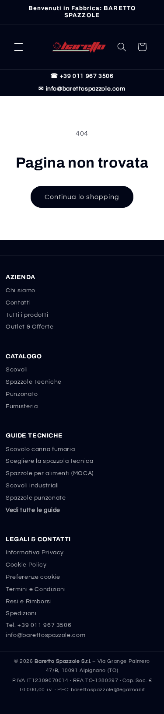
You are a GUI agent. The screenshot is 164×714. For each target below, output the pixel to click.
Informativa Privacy (35, 553)
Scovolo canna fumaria (40, 449)
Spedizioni (21, 613)
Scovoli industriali (32, 486)
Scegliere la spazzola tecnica (49, 461)
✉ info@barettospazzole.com (81, 89)
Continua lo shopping (82, 196)
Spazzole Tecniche (34, 382)
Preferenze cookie (33, 577)
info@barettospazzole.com (45, 635)
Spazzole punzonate (36, 498)
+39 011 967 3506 (44, 625)
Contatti (18, 303)
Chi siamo (20, 290)
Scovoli (17, 370)
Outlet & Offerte (29, 327)
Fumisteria (22, 406)
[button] (18, 47)
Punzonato (22, 394)
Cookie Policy (26, 565)
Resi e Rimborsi (29, 601)
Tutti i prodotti (27, 315)
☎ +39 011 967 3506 (81, 76)
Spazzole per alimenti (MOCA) (50, 473)
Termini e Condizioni (36, 589)
